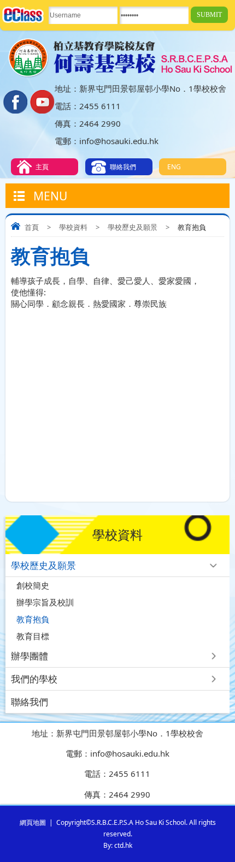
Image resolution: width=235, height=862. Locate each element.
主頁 (42, 166)
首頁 (32, 227)
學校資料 (73, 227)
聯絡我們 (123, 166)
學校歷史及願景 (132, 227)
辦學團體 (29, 656)
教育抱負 (32, 619)
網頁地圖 (33, 822)
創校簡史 (32, 585)
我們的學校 (34, 679)
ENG (174, 166)
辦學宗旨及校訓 (45, 602)
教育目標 (32, 636)
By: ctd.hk (117, 845)
